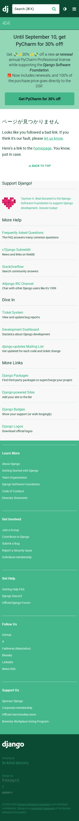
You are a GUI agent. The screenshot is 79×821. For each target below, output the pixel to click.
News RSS (8, 669)
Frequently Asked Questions (22, 233)
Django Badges (13, 409)
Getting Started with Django (20, 470)
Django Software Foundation (21, 484)
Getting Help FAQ (13, 589)
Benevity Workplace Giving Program (25, 721)
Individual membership (17, 557)
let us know (53, 138)
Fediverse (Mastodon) (16, 648)
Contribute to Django (15, 536)
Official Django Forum (16, 602)
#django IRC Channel (17, 284)
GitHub (6, 635)
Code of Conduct (13, 491)
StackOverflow (13, 267)
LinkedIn (7, 662)
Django (5, 9)
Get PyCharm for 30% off (39, 99)
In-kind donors (15, 762)
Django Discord (12, 596)
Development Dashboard (20, 330)
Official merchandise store (19, 714)
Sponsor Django (12, 701)
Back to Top (41, 165)
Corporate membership (17, 707)
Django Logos (12, 426)
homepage (42, 148)
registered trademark (42, 808)
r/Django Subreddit (16, 250)
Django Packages (15, 376)
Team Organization (14, 477)
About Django (11, 464)
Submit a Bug (11, 543)
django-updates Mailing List (23, 347)
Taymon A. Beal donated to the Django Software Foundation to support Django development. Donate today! (47, 203)
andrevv (12, 792)
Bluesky (7, 655)
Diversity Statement (15, 498)
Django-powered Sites (18, 392)
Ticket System (12, 312)
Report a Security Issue (17, 550)
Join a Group (10, 530)
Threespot (12, 780)
